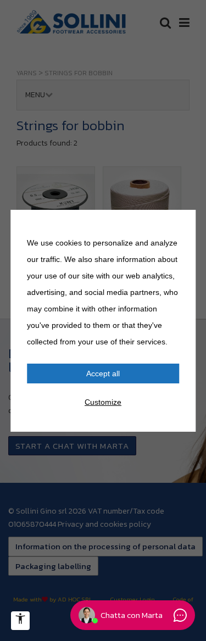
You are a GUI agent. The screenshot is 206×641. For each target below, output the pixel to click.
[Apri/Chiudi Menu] (20, 620)
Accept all (103, 373)
